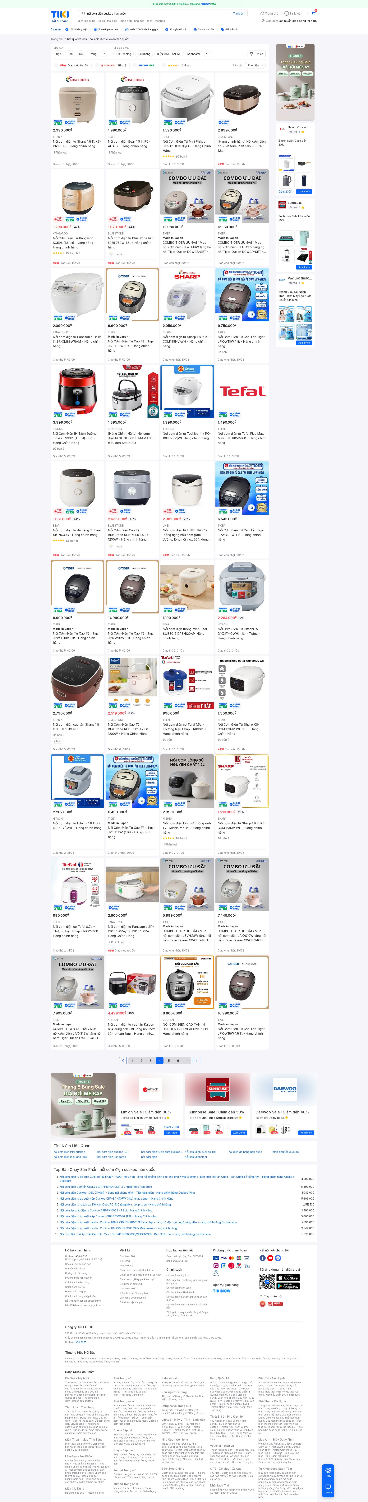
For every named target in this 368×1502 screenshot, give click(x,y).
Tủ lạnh (269, 1385)
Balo (164, 1382)
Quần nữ (136, 1382)
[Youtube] (270, 1258)
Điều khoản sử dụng (131, 1283)
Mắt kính (192, 1396)
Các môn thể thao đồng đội (280, 1420)
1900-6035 (80, 1256)
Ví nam (117, 1488)
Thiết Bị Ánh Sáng (280, 1446)
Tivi (266, 1391)
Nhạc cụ (187, 1459)
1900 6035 (80, 1342)
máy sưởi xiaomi (283, 1485)
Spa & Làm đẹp (233, 1452)
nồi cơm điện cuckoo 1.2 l (113, 1151)
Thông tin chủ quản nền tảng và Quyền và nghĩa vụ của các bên (187, 1314)
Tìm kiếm (238, 13)
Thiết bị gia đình (95, 1492)
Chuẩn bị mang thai (82, 1400)
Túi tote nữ (134, 1477)
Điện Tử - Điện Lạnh (271, 1378)
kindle (217, 1358)
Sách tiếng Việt (218, 1489)
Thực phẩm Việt (94, 1414)
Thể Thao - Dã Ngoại (272, 1401)
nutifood (207, 1358)
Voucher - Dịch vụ (222, 1445)
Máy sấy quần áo (275, 1394)
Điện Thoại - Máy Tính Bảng (84, 1439)
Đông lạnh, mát (88, 1417)
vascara (69, 1358)
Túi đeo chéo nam (133, 1488)
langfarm (82, 1361)
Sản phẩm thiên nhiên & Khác (84, 1471)
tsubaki (115, 1361)
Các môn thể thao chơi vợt (279, 1422)
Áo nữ (116, 1382)
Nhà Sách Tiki (219, 1485)
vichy (100, 1361)
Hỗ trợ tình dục (93, 1478)
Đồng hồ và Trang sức (176, 1405)
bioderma (152, 1358)
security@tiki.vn (92, 1305)
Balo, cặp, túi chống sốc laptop (184, 1384)
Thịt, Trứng (82, 1411)
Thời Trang (240, 1382)
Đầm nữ (126, 1382)
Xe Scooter (239, 1475)
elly (162, 1358)
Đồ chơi (99, 1382)
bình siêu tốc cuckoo (286, 1151)
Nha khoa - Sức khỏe (230, 1459)
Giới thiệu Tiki (127, 1256)
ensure (133, 1358)
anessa (247, 1358)
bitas (294, 1358)
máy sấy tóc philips (282, 1475)
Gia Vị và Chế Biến (178, 1478)
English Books (229, 1492)
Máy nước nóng (279, 1391)
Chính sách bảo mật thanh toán (137, 1270)
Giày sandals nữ (132, 1437)
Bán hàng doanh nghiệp (133, 1297)
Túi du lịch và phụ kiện (181, 1382)
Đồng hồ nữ (181, 1410)
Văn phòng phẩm (237, 1489)
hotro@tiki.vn (93, 1300)
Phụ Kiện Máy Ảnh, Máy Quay (274, 1443)
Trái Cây (69, 1411)
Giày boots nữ (126, 1440)
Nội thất (178, 1449)
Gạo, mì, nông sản (83, 1420)
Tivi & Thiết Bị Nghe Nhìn (229, 1405)
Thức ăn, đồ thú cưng (82, 1429)
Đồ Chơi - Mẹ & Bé (77, 1378)
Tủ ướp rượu (293, 1394)
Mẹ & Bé (231, 1394)
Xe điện (242, 1472)
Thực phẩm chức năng (83, 1463)
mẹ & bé (112, 20)
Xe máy (220, 1475)
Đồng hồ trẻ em (197, 1413)
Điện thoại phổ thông (82, 1446)
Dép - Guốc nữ (138, 1434)
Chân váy (137, 1388)
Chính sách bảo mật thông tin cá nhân (140, 1274)
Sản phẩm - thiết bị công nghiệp (232, 1402)
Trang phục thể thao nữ (271, 1405)
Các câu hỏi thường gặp (78, 1264)
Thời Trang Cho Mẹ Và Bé (79, 1382)
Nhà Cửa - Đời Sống (175, 1439)
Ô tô (229, 1475)
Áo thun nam (120, 1405)
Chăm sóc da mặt (75, 1460)
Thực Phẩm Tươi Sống (79, 1407)
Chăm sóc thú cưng (172, 1472)
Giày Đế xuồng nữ (135, 1443)
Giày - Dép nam (123, 1450)
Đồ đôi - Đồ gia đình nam (138, 1414)
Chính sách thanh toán (178, 1287)
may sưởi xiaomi (275, 1482)
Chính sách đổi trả (75, 1287)
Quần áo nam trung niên (133, 1420)
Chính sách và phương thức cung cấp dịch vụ (186, 1298)
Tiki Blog (125, 1260)
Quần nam (134, 1405)
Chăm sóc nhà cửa (86, 1433)
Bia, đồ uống (77, 1423)
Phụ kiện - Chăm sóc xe (223, 1472)
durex (142, 1358)
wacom (237, 1358)
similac (275, 1358)
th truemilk (104, 1358)
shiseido (70, 1361)
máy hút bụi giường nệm (278, 1487)
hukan (92, 1361)
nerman (227, 1358)
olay (266, 1358)
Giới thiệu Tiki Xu (129, 1288)
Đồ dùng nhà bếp (74, 1492)
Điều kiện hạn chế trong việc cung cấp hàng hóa (187, 1282)
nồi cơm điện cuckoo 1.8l (200, 1151)
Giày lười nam (120, 1454)
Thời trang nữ (122, 1378)
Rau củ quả (77, 1414)
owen (124, 1358)
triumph (196, 1358)
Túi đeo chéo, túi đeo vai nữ (128, 1474)
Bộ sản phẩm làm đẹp (85, 1480)
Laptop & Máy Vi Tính (236, 1400)
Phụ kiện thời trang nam (182, 1398)
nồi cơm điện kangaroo (111, 1156)
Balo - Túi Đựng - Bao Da (279, 1452)
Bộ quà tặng (177, 1488)
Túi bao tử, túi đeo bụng (143, 1491)
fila (107, 1361)
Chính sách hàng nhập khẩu (80, 1296)
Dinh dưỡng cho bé (82, 1391)
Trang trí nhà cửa (171, 1443)
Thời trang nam (123, 1401)
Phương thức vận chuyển (78, 1277)
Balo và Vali (169, 1378)
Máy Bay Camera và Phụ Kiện (279, 1461)
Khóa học (239, 1449)
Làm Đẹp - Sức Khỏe (78, 1456)
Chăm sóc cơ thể (81, 1466)
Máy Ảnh (287, 1462)
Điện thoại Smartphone (78, 1443)
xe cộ (101, 20)
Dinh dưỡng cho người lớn (85, 1394)
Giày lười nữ (142, 1440)
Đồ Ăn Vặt (173, 1482)
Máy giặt (269, 1388)
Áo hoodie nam (128, 1411)
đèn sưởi (275, 1472)
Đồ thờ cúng (174, 1459)
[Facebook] (263, 1258)
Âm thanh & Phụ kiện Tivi (272, 1382)
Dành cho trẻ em (81, 1426)
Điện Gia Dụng (74, 1488)
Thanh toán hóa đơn (221, 1449)
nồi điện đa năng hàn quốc (245, 1151)
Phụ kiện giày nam (130, 1460)
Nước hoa (77, 1478)
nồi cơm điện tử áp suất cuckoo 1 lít (162, 1151)
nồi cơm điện (149, 1156)
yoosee (257, 1358)
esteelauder (89, 1358)
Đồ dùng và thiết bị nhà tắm (184, 1452)
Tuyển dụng (126, 1265)
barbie (115, 1358)
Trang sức (167, 1410)
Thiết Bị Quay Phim (277, 1459)
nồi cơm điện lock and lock (70, 1156)
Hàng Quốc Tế (219, 1378)
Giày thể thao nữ (286, 1426)
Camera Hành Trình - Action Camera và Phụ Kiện (279, 1449)
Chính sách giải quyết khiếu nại (137, 1279)
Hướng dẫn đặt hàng (76, 1273)
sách (150, 20)
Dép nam (131, 1457)
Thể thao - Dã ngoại (226, 1388)
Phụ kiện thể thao (280, 1411)
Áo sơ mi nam (135, 1408)
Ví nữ (148, 1474)
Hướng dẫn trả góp (75, 1291)
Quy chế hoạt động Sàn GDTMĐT (184, 1256)
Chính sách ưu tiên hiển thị (180, 1292)
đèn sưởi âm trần (274, 1494)
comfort (285, 1358)
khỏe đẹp (126, 20)
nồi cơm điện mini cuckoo (69, 1151)
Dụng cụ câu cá (274, 1417)
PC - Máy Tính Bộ (177, 1433)
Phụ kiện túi (148, 1477)
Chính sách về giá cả (177, 1275)
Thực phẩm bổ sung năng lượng (280, 1428)
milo (168, 1358)
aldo (187, 1358)
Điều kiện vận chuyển (131, 1302)
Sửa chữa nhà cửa (177, 1446)
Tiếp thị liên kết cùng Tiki (134, 1293)
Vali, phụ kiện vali (195, 1385)
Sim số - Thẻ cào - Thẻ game (238, 1462)
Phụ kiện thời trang (174, 1392)
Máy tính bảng (80, 1449)
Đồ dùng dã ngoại (280, 1408)
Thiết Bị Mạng (180, 1429)
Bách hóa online (227, 1397)
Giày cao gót (120, 1434)
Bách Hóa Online (173, 1468)
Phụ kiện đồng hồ (177, 1413)
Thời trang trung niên (131, 1394)
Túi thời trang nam (125, 1484)
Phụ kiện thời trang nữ (173, 1396)
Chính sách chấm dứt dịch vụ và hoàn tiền (187, 1306)
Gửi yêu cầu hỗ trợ (75, 1268)
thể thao (160, 20)
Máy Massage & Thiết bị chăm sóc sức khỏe (87, 1468)
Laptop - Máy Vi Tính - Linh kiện (183, 1419)
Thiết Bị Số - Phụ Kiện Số (226, 1416)
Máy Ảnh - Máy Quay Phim (276, 1439)
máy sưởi (263, 1472)
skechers (178, 1358)
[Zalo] (278, 1258)
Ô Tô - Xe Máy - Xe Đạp (226, 1468)
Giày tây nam (137, 1454)
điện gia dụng (86, 20)
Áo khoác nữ (139, 1385)
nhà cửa (139, 20)
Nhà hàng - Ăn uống (228, 1456)
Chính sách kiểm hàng (77, 1282)
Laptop (193, 1433)
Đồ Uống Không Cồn (181, 1485)
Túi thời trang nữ (124, 1470)
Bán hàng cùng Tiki (177, 1260)
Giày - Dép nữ (122, 1430)
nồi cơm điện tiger (196, 1156)
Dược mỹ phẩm (95, 1482)
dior (78, 1358)
